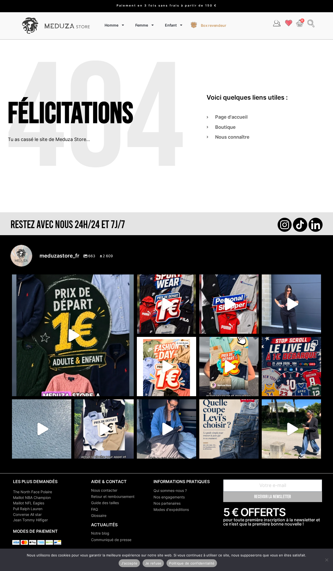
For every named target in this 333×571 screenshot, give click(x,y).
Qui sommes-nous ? (170, 490)
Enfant (171, 25)
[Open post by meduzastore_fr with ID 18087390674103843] (41, 429)
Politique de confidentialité (191, 563)
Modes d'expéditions (171, 509)
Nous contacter (104, 490)
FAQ (94, 509)
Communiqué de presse (111, 539)
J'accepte (129, 563)
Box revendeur (213, 25)
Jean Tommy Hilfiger (30, 520)
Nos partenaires (167, 503)
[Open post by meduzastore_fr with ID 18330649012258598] (166, 304)
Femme (141, 25)
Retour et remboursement (113, 496)
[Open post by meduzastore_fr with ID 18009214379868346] (229, 366)
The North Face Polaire (32, 492)
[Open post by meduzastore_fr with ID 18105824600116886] (229, 304)
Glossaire (98, 515)
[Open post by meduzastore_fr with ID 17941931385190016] (291, 429)
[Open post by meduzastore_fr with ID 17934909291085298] (166, 366)
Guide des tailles (105, 503)
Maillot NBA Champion (32, 497)
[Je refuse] (326, 559)
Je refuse (153, 563)
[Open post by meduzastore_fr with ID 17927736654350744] (291, 304)
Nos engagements (169, 497)
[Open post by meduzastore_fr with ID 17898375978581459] (73, 335)
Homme (111, 25)
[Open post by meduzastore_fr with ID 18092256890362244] (291, 366)
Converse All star (27, 514)
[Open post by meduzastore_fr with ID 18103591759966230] (166, 429)
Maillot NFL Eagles (28, 503)
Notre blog (100, 533)
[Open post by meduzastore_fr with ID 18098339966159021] (229, 429)
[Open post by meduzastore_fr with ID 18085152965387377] (104, 429)
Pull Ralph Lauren (27, 508)
